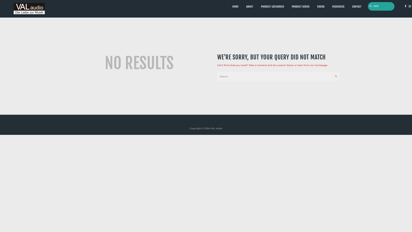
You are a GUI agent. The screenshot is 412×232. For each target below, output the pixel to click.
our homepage (318, 65)
